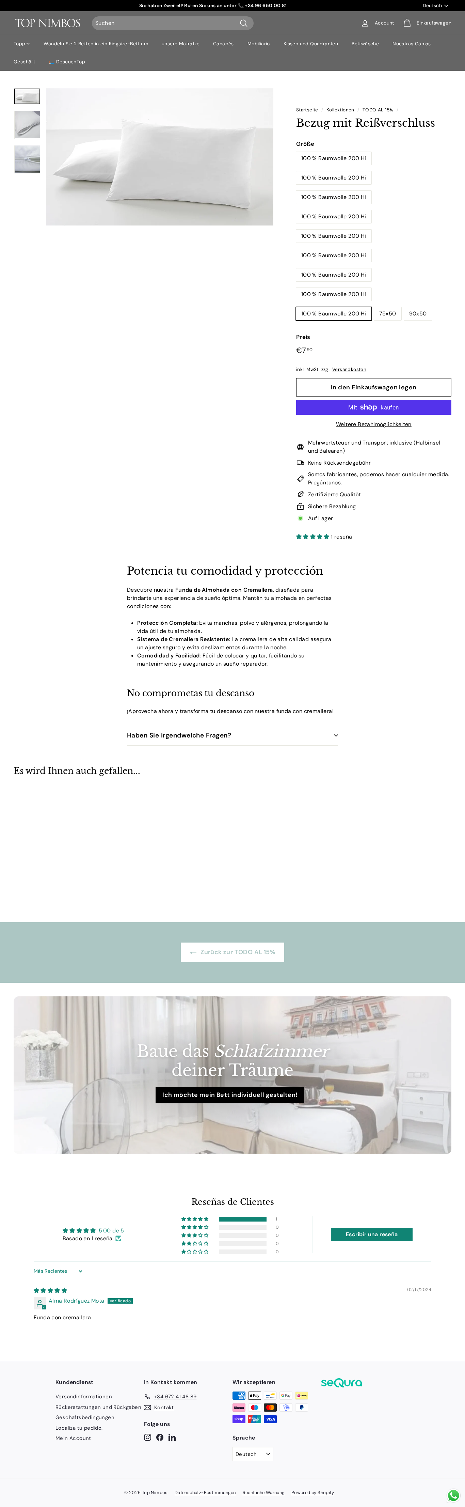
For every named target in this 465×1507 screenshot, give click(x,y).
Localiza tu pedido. (79, 1428)
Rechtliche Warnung (264, 1492)
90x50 (418, 313)
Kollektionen (340, 110)
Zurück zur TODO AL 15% (237, 952)
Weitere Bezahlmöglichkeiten (374, 424)
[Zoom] (159, 157)
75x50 (387, 313)
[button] (313, 536)
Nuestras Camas (411, 44)
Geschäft (24, 62)
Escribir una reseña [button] (372, 1234)
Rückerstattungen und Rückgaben (98, 1407)
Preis (303, 337)
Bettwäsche (365, 44)
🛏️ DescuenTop (67, 62)
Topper (22, 44)
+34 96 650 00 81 (266, 5)
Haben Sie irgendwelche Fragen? (179, 735)
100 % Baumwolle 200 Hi (333, 158)
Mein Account (73, 1438)
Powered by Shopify (312, 1492)
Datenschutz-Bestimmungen (205, 1492)
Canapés (223, 44)
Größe (305, 143)
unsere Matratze (180, 44)
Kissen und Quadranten (311, 44)
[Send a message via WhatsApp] (454, 1496)
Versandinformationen (83, 1396)
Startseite (307, 110)
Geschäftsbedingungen (84, 1417)
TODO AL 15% (378, 110)
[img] (50, 1290)
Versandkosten (349, 369)
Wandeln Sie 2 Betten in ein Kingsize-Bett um (96, 44)
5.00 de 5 (111, 1230)
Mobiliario (258, 44)
